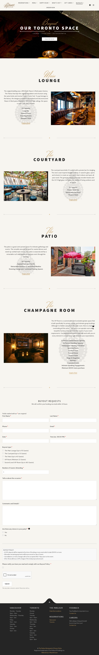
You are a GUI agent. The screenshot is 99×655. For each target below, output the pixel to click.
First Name (6, 416)
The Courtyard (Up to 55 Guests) (15, 453)
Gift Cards (68, 3)
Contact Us (72, 613)
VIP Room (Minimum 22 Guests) (15, 459)
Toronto (52, 622)
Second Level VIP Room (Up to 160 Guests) (19, 462)
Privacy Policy (58, 648)
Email (52, 426)
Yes (6, 532)
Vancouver (53, 620)
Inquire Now (73, 200)
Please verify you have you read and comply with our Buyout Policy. (26, 564)
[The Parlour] (9, 5)
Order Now (50, 7)
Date (4, 437)
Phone (5, 426)
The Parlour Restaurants (46, 648)
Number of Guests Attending (13, 468)
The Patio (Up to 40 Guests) (14, 456)
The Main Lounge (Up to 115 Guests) (17, 451)
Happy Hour (44, 3)
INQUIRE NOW (49, 39)
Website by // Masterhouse (49, 652)
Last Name (54, 416)
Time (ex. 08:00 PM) (58, 437)
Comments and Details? (10, 504)
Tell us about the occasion (12, 478)
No (6, 535)
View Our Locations (55, 611)
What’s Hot (56, 3)
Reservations (23, 3)
